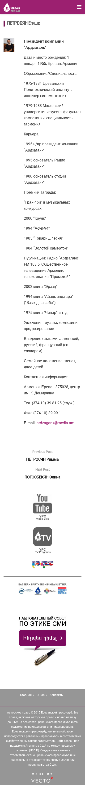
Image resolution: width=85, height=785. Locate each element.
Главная (26, 695)
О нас (41, 695)
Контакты (57, 695)
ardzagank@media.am (55, 423)
